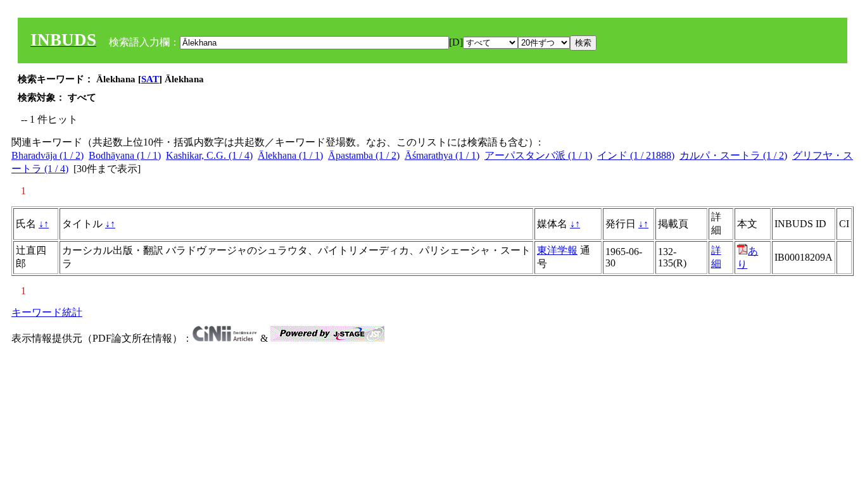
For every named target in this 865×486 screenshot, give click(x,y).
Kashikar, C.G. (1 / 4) (209, 155)
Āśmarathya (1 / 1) (442, 155)
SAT (150, 79)
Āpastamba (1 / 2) (364, 155)
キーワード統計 (46, 312)
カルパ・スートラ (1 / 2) (733, 155)
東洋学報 (557, 250)
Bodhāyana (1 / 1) (125, 155)
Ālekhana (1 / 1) (290, 155)
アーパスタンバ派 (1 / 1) (538, 155)
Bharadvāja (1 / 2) (47, 155)
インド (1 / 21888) (635, 155)
